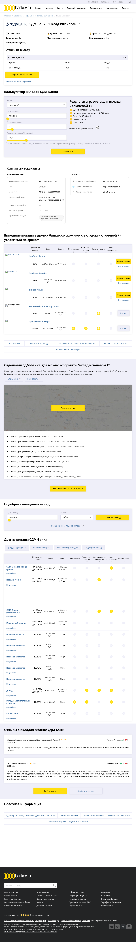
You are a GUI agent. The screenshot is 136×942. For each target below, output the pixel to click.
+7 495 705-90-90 (110, 181)
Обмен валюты (76, 892)
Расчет (123, 313)
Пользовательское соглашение (44, 931)
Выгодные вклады (69, 815)
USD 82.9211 (93, 2)
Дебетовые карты (41, 547)
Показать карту (68, 408)
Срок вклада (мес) (14, 122)
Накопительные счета (119, 815)
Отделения (14, 378)
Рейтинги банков (12, 899)
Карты (60, 8)
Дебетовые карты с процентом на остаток (68, 821)
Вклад (9, 100)
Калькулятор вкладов (67, 547)
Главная (7, 16)
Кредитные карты (45, 899)
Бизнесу (126, 8)
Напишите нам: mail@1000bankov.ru (19, 920)
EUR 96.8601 (105, 2)
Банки (38, 8)
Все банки (18, 16)
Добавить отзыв (86, 791)
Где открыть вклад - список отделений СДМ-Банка (30, 815)
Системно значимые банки (17, 902)
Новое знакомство (15, 634)
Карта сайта (106, 895)
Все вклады (14, 343)
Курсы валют (112, 8)
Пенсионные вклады (39, 343)
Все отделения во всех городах (68, 488)
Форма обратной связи (71, 920)
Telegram (38, 920)
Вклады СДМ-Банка (45, 16)
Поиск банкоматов (13, 905)
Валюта (63, 513)
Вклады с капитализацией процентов (76, 343)
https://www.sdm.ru (111, 186)
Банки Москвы (11, 892)
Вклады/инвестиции (76, 8)
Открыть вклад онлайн (22, 74)
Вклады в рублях (17, 547)
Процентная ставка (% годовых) (20, 133)
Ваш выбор (12, 713)
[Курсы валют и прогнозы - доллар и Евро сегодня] (111, 926)
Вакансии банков (109, 899)
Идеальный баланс (16, 623)
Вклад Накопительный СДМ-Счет (18, 702)
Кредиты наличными (47, 895)
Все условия (123, 266)
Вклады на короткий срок (68, 349)
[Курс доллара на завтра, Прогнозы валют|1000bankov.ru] (117, 926)
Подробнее (11, 573)
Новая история (13, 579)
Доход (9, 690)
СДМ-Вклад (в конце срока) (16, 568)
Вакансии (86, 920)
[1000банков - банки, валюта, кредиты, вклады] (129, 926)
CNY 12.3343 (118, 2)
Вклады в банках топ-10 (115, 343)
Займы (40, 902)
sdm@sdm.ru (109, 192)
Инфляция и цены (78, 895)
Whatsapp (52, 920)
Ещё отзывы (50, 791)
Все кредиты (43, 892)
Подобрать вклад (113, 517)
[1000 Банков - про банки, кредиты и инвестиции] (123, 926)
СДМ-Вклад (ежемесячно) (13, 611)
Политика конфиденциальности (17, 931)
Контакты (105, 892)
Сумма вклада (12, 111)
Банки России (11, 895)
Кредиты (49, 8)
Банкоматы (33, 378)
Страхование (96, 8)
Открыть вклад (123, 261)
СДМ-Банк (30, 16)
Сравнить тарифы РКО (80, 902)
